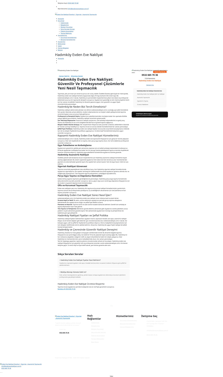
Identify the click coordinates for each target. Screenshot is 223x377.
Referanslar (62, 44)
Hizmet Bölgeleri (63, 48)
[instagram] (56, 12)
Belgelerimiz (65, 25)
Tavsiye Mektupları (97, 339)
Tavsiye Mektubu (66, 33)
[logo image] (21, 364)
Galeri (60, 46)
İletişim (60, 50)
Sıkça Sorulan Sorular (68, 29)
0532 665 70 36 (150, 75)
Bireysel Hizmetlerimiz (68, 40)
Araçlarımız (61, 42)
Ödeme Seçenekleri (67, 31)
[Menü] (55, 17)
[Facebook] (55, 12)
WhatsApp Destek (77, 76)
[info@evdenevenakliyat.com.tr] (78, 9)
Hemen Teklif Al (64, 76)
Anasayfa (61, 19)
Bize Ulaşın (95, 342)
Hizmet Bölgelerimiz (127, 327)
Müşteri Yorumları (67, 27)
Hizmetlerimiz (62, 35)
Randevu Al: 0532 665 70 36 (66, 289)
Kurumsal (61, 21)
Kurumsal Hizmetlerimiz (68, 38)
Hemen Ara (150, 85)
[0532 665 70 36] (73, 3)
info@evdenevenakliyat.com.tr (157, 330)
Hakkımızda (64, 23)
